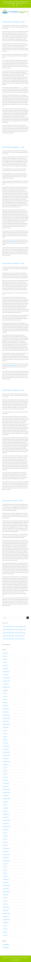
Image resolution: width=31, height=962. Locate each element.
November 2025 (6, 681)
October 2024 (6, 721)
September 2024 (6, 724)
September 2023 (6, 761)
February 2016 (6, 907)
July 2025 (5, 693)
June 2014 (5, 929)
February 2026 (6, 671)
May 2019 (5, 811)
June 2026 (5, 659)
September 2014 (6, 919)
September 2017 (6, 860)
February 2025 (6, 708)
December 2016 (6, 885)
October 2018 (6, 823)
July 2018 (5, 832)
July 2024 (5, 730)
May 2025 (5, 699)
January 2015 (6, 910)
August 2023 (5, 764)
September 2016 (6, 891)
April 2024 (5, 740)
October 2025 (6, 684)
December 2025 (6, 678)
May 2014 (5, 932)
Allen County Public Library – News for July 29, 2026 (14, 635)
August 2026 (5, 653)
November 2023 (6, 755)
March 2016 (5, 904)
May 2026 (5, 662)
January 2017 (6, 882)
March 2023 (5, 780)
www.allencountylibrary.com (12, 241)
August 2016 (5, 894)
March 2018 (5, 845)
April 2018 (5, 842)
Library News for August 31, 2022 (12, 500)
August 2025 (5, 690)
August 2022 (5, 801)
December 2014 (6, 913)
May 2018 (5, 839)
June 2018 (5, 836)
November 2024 (6, 718)
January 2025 (6, 712)
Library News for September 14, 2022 (13, 263)
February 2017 (6, 879)
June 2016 (5, 901)
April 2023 (5, 777)
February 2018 (6, 848)
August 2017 (5, 863)
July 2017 (5, 867)
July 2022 (5, 805)
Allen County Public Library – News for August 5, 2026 (14, 632)
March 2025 (5, 705)
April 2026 (5, 665)
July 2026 (5, 656)
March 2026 (5, 668)
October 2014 (6, 916)
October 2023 (6, 758)
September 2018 (6, 826)
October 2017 (6, 857)
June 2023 (5, 771)
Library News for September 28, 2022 (13, 22)
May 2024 (5, 736)
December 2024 (6, 715)
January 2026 (6, 674)
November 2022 (6, 792)
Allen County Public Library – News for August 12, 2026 (14, 629)
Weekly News (6, 947)
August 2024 (5, 727)
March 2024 (5, 743)
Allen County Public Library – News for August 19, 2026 (14, 626)
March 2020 (5, 808)
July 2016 (5, 898)
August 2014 (5, 922)
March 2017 (5, 876)
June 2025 (5, 696)
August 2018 (5, 829)
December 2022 (6, 789)
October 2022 (6, 795)
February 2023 (6, 783)
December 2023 (6, 752)
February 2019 (6, 814)
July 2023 (5, 767)
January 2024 (6, 749)
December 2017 (6, 854)
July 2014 (5, 925)
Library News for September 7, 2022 (13, 390)
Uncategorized (6, 944)
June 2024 (5, 733)
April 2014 (5, 935)
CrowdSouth (25, 957)
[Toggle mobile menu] (28, 14)
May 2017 (5, 873)
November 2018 (6, 820)
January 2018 (6, 851)
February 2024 (6, 746)
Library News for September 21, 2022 (13, 147)
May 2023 (5, 774)
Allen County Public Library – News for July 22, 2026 (14, 639)
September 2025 (6, 687)
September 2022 (6, 798)
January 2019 (6, 817)
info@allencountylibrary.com (21, 2)
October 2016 (6, 888)
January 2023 (6, 786)
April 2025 (5, 702)
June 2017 (5, 870)
